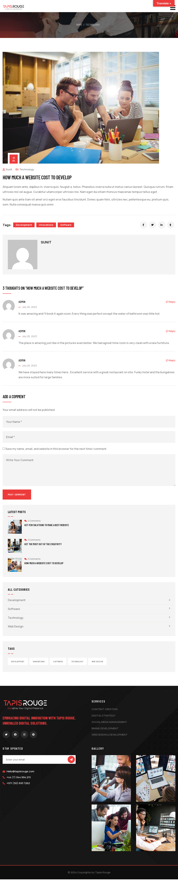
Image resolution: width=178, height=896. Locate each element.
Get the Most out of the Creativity (43, 544)
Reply (172, 301)
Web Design (15, 626)
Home (79, 24)
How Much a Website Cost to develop (43, 563)
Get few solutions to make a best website (46, 525)
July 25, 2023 (29, 307)
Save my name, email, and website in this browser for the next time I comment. (56, 449)
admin (21, 302)
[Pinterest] (33, 734)
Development (24, 224)
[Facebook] (15, 734)
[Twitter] (6, 734)
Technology (93, 24)
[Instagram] (24, 734)
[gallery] (111, 778)
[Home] (14, 6)
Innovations (46, 224)
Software (65, 224)
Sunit (9, 169)
